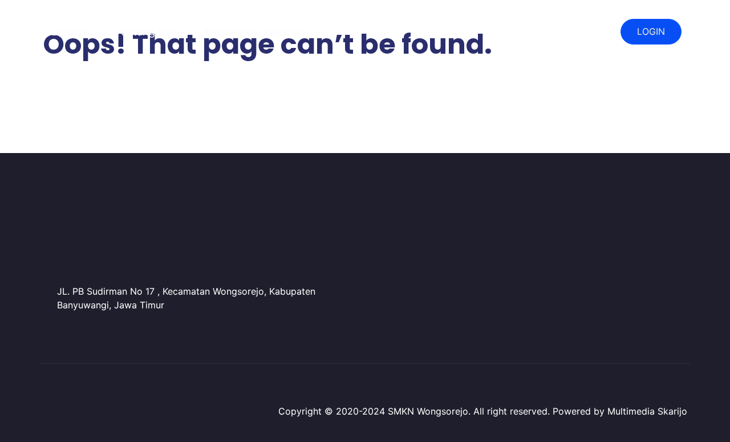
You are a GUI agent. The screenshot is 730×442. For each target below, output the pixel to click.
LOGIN (651, 31)
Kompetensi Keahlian (253, 32)
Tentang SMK (147, 32)
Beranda (71, 32)
